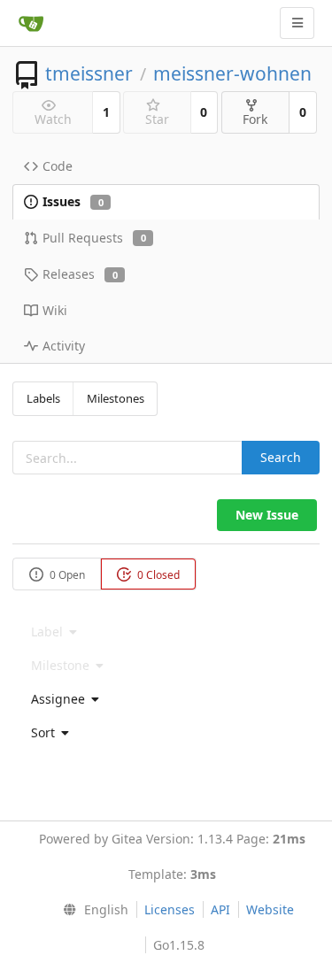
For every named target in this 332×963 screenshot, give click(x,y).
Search (280, 457)
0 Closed (157, 574)
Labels (43, 398)
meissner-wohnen (232, 73)
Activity (63, 345)
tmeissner (89, 73)
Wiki (54, 310)
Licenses (169, 909)
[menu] (166, 699)
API (220, 909)
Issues (73, 201)
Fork (255, 119)
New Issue (266, 514)
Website (270, 909)
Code (57, 166)
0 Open (66, 574)
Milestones (115, 398)
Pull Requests (94, 237)
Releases (80, 274)
